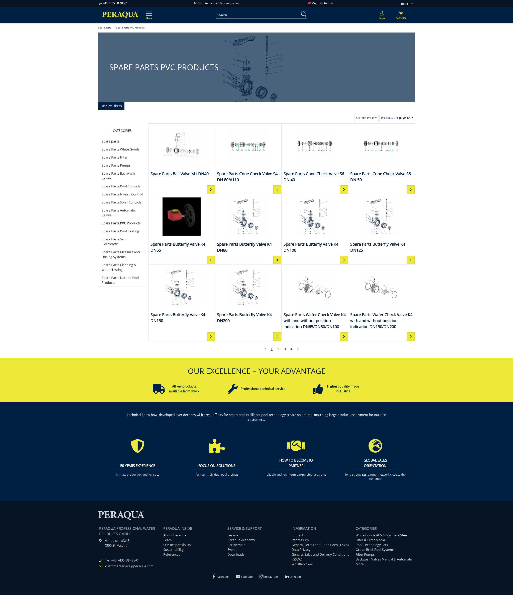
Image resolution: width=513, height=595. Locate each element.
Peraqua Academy (241, 540)
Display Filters (111, 106)
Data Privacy (301, 549)
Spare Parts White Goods (121, 149)
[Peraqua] (120, 15)
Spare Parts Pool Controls (121, 186)
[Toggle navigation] (148, 12)
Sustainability (173, 549)
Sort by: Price (365, 118)
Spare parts (110, 141)
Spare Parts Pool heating (120, 231)
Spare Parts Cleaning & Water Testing (119, 267)
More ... (361, 564)
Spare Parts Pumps (116, 165)
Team (167, 540)
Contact (297, 535)
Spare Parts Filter (115, 157)
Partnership (236, 545)
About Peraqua (174, 535)
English (406, 3)
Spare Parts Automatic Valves (119, 212)
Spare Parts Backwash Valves (118, 175)
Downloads (235, 554)
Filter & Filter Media (370, 540)
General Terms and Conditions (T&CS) (320, 545)
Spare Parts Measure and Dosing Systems (121, 254)
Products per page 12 (396, 118)
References (171, 554)
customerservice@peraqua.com (219, 3)
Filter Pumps (365, 554)
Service (232, 535)
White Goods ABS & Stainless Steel (382, 535)
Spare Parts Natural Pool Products (120, 280)
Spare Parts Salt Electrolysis (114, 241)
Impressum (300, 540)
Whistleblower (302, 564)
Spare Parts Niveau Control (122, 194)
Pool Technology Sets (372, 545)
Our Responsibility (177, 545)
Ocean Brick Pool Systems (375, 549)
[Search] (303, 14)
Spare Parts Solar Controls (122, 202)
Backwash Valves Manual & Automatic (384, 559)
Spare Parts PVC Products (121, 223)
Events (232, 549)
